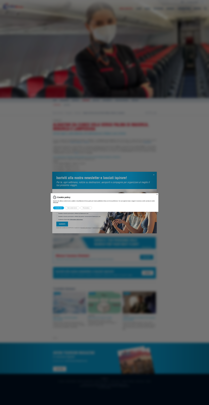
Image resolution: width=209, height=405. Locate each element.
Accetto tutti (59, 208)
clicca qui (55, 202)
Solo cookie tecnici (72, 208)
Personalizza (86, 208)
